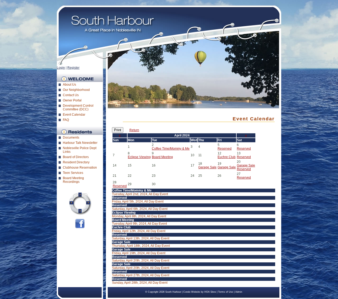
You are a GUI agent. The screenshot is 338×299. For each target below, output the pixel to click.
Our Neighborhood (76, 90)
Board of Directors (76, 157)
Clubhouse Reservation (80, 167)
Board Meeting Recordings (73, 180)
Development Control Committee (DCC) (78, 107)
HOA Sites (210, 292)
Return (134, 130)
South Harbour (173, 292)
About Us (69, 84)
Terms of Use (225, 292)
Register (73, 68)
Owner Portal (72, 100)
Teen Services (73, 173)
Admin (238, 292)
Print (117, 130)
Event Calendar (74, 114)
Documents (71, 137)
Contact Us (71, 95)
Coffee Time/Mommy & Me (171, 148)
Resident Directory (76, 162)
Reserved (225, 148)
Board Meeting (162, 157)
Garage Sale (207, 167)
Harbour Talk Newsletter (80, 143)
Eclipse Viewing (139, 157)
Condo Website (191, 292)
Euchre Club (227, 157)
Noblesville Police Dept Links (79, 150)
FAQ (66, 120)
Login (61, 68)
